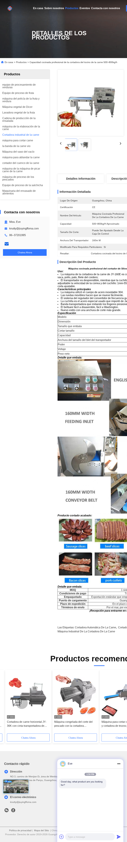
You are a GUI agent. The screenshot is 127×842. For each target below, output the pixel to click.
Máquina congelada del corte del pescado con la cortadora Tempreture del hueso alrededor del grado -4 (75, 724)
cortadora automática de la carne (95, 627)
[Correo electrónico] (6, 243)
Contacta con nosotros (105, 8)
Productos (71, 8)
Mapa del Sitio (41, 830)
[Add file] (61, 836)
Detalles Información (80, 178)
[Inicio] (10, 8)
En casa (38, 8)
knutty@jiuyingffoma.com (24, 228)
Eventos (85, 8)
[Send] (118, 836)
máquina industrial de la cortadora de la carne (86, 631)
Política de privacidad (20, 830)
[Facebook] (13, 811)
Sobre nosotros (54, 8)
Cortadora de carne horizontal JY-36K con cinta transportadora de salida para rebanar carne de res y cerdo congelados (27, 724)
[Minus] (119, 764)
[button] (22, 703)
